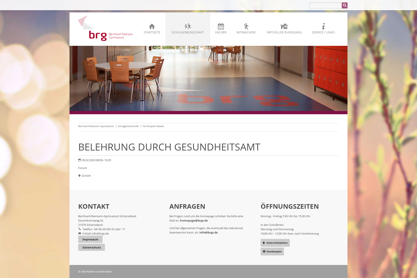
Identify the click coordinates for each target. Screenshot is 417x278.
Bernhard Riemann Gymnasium (96, 126)
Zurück (86, 175)
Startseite (152, 32)
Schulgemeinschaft (188, 32)
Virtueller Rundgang (284, 32)
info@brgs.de (100, 233)
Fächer (221, 32)
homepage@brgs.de (194, 220)
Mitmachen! (246, 32)
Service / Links (323, 32)
